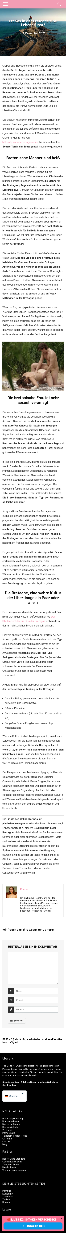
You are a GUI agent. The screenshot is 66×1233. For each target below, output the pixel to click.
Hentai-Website (10, 1127)
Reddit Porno (9, 1167)
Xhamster (7, 1196)
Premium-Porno (10, 1121)
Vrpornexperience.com (14, 1170)
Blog (4, 1144)
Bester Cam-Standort (13, 1159)
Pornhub (6, 1191)
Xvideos (6, 1199)
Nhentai (6, 1202)
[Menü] (6, 4)
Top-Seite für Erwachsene (14, 1066)
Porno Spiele (8, 1133)
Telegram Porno (10, 1164)
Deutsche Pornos (11, 1124)
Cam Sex (7, 1141)
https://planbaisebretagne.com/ (20, 142)
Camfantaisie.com (12, 1161)
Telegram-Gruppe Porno (14, 1136)
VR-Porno (7, 1130)
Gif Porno (7, 1138)
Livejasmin (7, 1193)
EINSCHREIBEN (35, 1226)
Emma (24, 889)
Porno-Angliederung (12, 1118)
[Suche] (59, 4)
